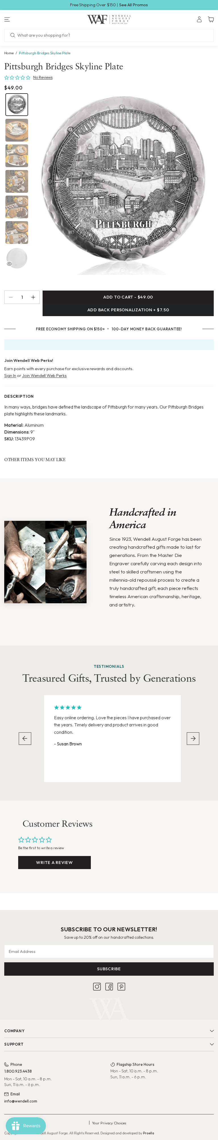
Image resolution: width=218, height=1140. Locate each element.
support (13, 1044)
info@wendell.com (20, 1101)
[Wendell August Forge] (109, 19)
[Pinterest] (121, 986)
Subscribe (109, 968)
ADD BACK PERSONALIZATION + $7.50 (128, 309)
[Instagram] (97, 986)
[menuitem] (199, 19)
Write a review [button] (54, 862)
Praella (148, 1133)
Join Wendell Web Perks (44, 375)
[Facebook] (109, 986)
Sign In (10, 375)
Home (9, 53)
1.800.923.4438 (18, 1071)
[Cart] (211, 19)
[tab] (16, 104)
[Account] (199, 19)
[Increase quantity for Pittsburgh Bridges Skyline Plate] (35, 297)
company (14, 1031)
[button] (36, 19)
